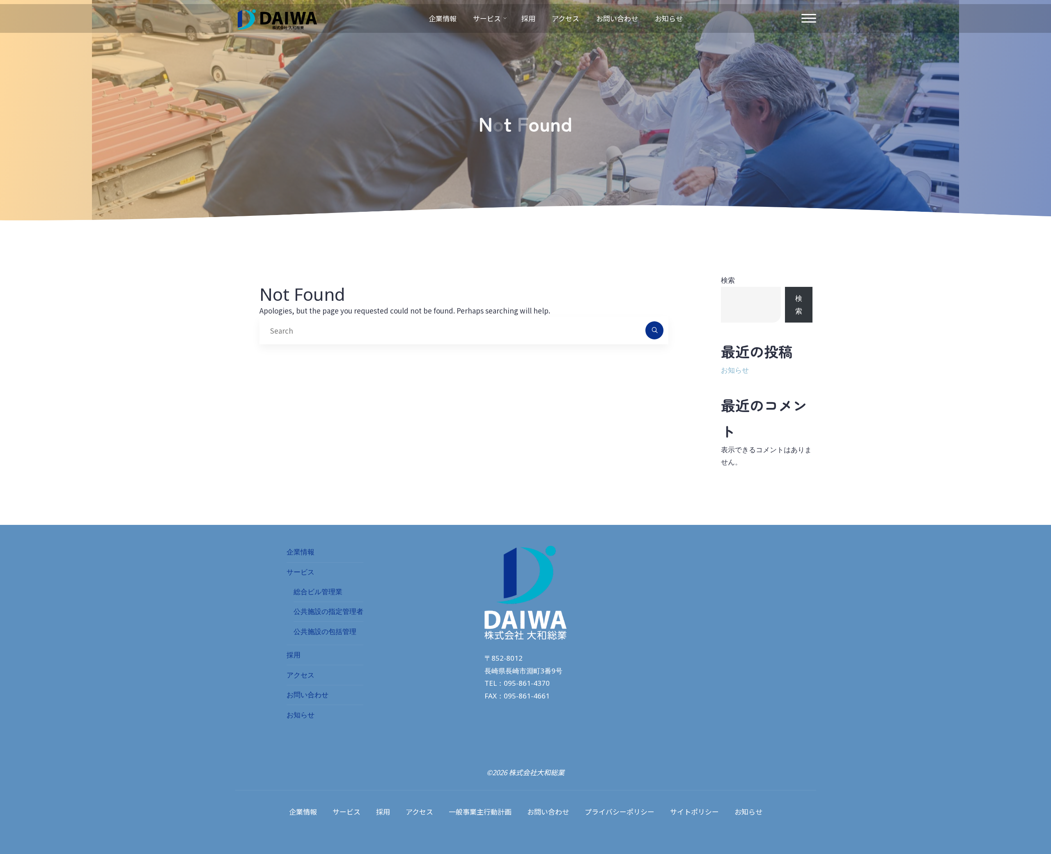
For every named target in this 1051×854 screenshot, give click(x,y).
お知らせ (735, 370)
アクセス (300, 675)
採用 (294, 654)
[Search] (654, 330)
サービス (300, 572)
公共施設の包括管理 (325, 631)
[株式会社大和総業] (276, 18)
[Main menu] (808, 18)
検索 (728, 280)
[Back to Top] (1019, 822)
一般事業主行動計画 (480, 811)
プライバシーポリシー (619, 811)
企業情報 (300, 551)
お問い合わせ (307, 694)
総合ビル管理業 (318, 591)
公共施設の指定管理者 (328, 611)
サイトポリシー (694, 811)
